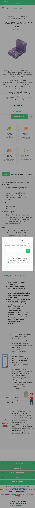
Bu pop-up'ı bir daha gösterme (19, 262)
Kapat (30, 241)
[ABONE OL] (28, 251)
